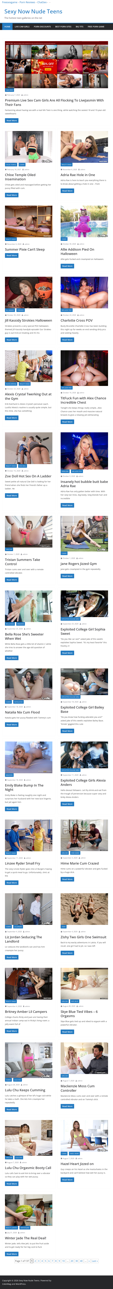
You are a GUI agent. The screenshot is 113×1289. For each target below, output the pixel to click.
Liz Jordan (18, 927)
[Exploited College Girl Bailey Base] (84, 681)
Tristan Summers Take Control (22, 561)
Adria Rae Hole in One (78, 174)
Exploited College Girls (70, 619)
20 (72, 1260)
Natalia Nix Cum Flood (22, 712)
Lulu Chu (17, 1080)
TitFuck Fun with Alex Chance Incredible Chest (83, 400)
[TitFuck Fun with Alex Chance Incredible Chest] (84, 368)
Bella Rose (10, 624)
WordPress (21, 1284)
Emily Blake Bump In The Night (24, 787)
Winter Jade (25, 1228)
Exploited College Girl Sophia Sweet (83, 631)
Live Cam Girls (22, 26)
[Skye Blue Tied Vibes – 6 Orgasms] (84, 983)
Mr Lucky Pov (67, 310)
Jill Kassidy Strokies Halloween (28, 320)
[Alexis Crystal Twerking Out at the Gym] (28, 366)
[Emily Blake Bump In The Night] (28, 757)
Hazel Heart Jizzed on (77, 1163)
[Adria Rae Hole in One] (84, 147)
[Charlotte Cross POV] (84, 292)
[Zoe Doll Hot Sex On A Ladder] (28, 448)
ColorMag (6, 1284)
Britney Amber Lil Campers (26, 1011)
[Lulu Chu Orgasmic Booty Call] (28, 1138)
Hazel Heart (74, 1154)
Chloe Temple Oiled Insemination (20, 176)
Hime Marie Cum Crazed (80, 863)
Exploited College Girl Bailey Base (82, 709)
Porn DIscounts (42, 26)
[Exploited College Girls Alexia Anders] (84, 755)
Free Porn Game (96, 26)
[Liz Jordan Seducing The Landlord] (28, 909)
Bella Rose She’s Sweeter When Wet (24, 636)
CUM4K (22, 165)
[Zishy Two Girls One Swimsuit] (84, 909)
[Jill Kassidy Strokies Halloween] (28, 292)
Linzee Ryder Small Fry (22, 863)
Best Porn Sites (63, 26)
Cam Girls (9, 90)
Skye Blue (74, 1001)
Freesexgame (9, 2)
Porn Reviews (27, 2)
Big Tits (79, 26)
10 (63, 1260)
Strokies (21, 310)
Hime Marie (75, 853)
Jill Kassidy (10, 310)
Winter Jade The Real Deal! (25, 1238)
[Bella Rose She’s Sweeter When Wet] (28, 606)
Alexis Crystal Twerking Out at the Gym (28, 396)
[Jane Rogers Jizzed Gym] (84, 534)
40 (81, 1260)
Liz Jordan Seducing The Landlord (23, 939)
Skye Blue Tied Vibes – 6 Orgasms (79, 1013)
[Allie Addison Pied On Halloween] (84, 221)
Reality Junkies (11, 1228)
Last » (95, 1260)
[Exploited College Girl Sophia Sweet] (84, 603)
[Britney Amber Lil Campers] (28, 984)
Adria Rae (65, 471)
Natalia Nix (18, 702)
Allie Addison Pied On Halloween (77, 251)
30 (76, 1260)
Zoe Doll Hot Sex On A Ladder (28, 476)
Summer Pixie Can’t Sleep (25, 249)
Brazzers (20, 624)
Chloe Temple (11, 165)
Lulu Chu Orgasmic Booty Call (28, 1167)
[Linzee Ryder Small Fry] (28, 835)
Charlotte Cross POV (77, 320)
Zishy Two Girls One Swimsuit (83, 937)
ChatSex (42, 2)
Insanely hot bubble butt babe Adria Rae (84, 483)
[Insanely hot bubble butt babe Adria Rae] (84, 450)
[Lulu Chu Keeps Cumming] (28, 1060)
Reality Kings (66, 165)
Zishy (63, 927)
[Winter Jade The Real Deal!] (28, 1210)
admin (25, 95)
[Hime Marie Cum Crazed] (84, 835)
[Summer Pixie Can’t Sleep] (28, 221)
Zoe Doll (22, 466)
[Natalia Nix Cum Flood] (28, 684)
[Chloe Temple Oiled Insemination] (28, 147)
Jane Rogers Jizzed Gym (79, 563)
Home (7, 26)
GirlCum (9, 549)
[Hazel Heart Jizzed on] (84, 1136)
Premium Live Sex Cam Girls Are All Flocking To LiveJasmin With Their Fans (54, 102)
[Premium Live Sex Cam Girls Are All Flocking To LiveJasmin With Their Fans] (56, 64)
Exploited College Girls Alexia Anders (83, 782)
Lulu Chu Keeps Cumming (25, 1090)
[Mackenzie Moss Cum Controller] (84, 1058)
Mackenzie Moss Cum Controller (78, 1088)
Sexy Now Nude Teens (33, 11)
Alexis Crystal (11, 384)
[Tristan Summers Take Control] (28, 531)
